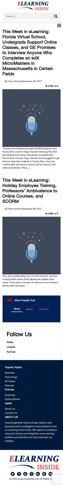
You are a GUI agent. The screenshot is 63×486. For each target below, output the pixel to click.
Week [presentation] (17, 308)
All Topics (10, 381)
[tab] (16, 309)
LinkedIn (11, 347)
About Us (10, 408)
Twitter (10, 342)
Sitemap (9, 385)
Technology (11, 377)
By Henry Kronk (13, 81)
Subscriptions (12, 399)
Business (10, 372)
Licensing (10, 395)
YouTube (11, 351)
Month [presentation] (29, 309)
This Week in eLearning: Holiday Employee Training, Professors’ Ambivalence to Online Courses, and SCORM (29, 190)
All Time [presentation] (44, 309)
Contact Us (11, 413)
